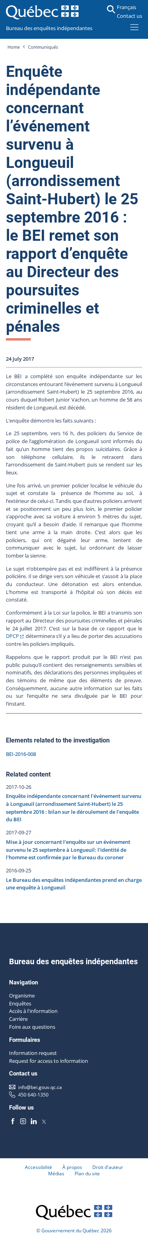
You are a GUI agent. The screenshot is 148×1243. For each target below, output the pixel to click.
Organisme (22, 995)
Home (13, 47)
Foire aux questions (32, 1026)
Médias (56, 1173)
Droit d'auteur (107, 1167)
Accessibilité (38, 1167)
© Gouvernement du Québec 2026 (74, 1230)
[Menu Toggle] (135, 27)
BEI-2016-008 (21, 754)
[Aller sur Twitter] (44, 1121)
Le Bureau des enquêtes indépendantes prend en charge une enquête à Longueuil (74, 883)
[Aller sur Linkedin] (33, 1121)
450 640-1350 (33, 1094)
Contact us (129, 15)
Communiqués (43, 47)
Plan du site (87, 1173)
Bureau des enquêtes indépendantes (49, 28)
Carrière (18, 1018)
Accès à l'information (33, 1011)
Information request (33, 1052)
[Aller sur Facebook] (13, 1121)
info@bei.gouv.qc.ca (40, 1087)
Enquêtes (20, 1003)
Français (126, 7)
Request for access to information (48, 1060)
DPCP (12, 636)
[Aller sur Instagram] (23, 1121)
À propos (72, 1167)
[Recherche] (111, 9)
